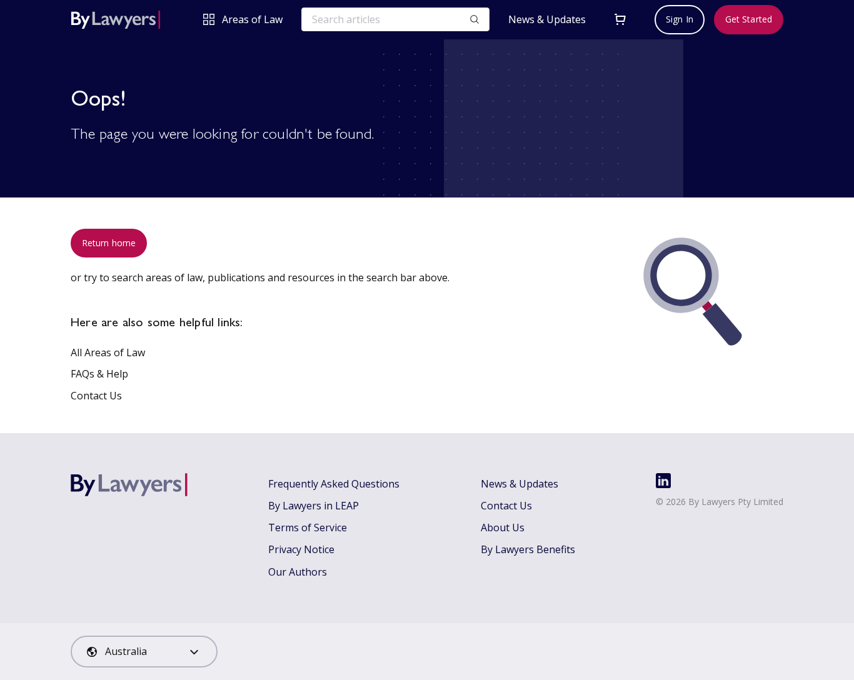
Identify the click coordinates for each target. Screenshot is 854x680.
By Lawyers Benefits (528, 549)
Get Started (748, 19)
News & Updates (547, 20)
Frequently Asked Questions (333, 484)
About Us (503, 527)
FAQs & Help (99, 374)
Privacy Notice (301, 549)
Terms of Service (307, 527)
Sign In (679, 19)
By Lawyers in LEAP (313, 505)
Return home (109, 243)
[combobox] (144, 652)
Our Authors (297, 572)
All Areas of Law (108, 352)
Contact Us (96, 395)
